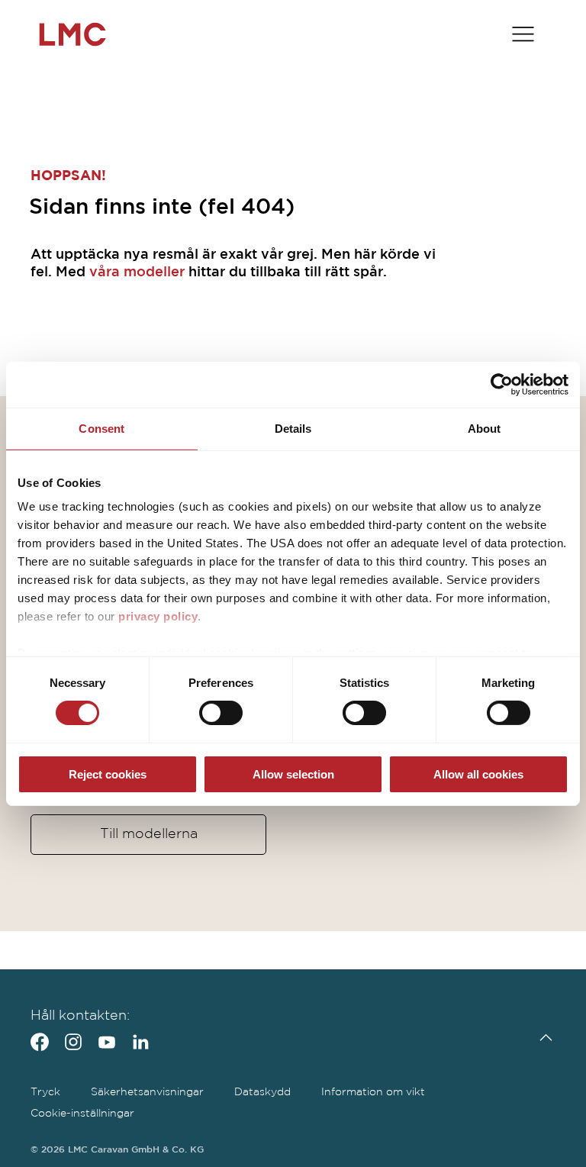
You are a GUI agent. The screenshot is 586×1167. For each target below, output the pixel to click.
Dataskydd (262, 1092)
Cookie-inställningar (82, 1113)
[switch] (221, 713)
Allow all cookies (478, 774)
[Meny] (523, 34)
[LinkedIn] (140, 1042)
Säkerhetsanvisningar (147, 1092)
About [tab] (484, 427)
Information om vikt (373, 1092)
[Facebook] (40, 1042)
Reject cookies (107, 774)
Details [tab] (293, 427)
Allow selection (293, 774)
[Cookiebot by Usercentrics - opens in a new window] (501, 383)
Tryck (45, 1092)
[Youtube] (107, 1042)
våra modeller (137, 272)
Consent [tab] (101, 427)
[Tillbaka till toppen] (542, 1037)
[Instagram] (73, 1042)
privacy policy (158, 616)
